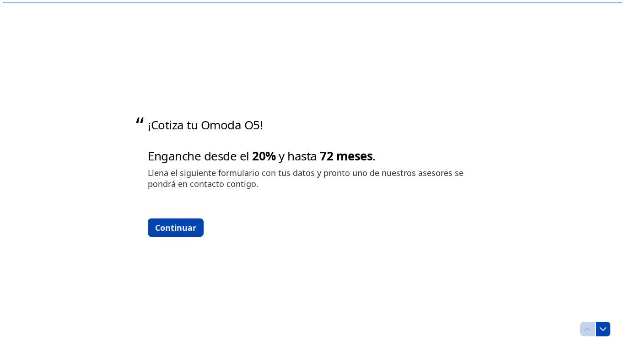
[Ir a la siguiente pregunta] (603, 329)
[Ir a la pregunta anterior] (587, 329)
